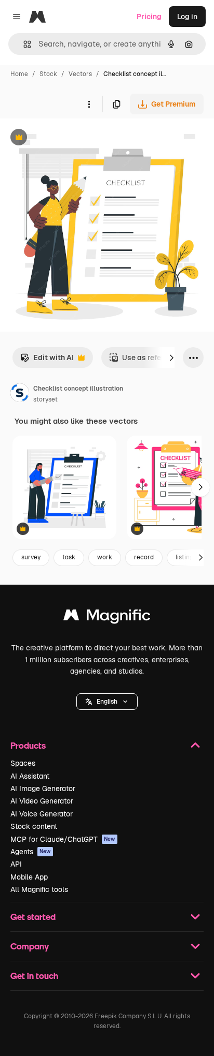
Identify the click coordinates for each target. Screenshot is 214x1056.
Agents (30, 851)
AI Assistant (29, 776)
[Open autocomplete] (23, 44)
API (16, 864)
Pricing (149, 16)
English (107, 701)
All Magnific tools (39, 889)
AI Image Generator (42, 788)
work (104, 557)
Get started (33, 916)
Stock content (33, 826)
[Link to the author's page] (19, 394)
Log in (187, 16)
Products (28, 745)
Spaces (22, 763)
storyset (45, 399)
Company (29, 946)
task (68, 557)
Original (66, 138)
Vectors (80, 74)
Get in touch (34, 975)
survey (31, 557)
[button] (107, 701)
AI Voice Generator (41, 814)
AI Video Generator (41, 801)
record (144, 557)
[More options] (88, 104)
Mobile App (29, 877)
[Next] (171, 357)
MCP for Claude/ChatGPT (62, 839)
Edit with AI (47, 360)
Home (19, 74)
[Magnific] (107, 617)
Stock (48, 74)
